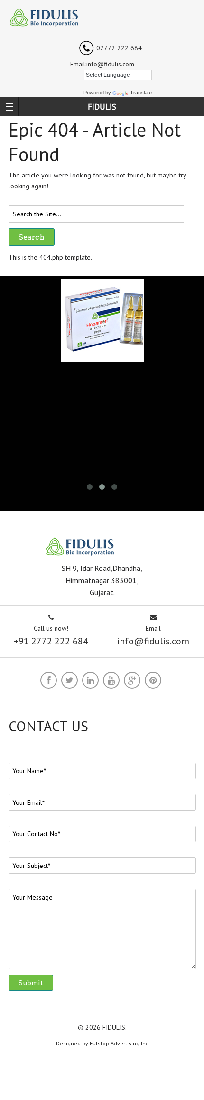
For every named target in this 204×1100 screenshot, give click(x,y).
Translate (141, 92)
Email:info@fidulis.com (102, 64)
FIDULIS (102, 106)
